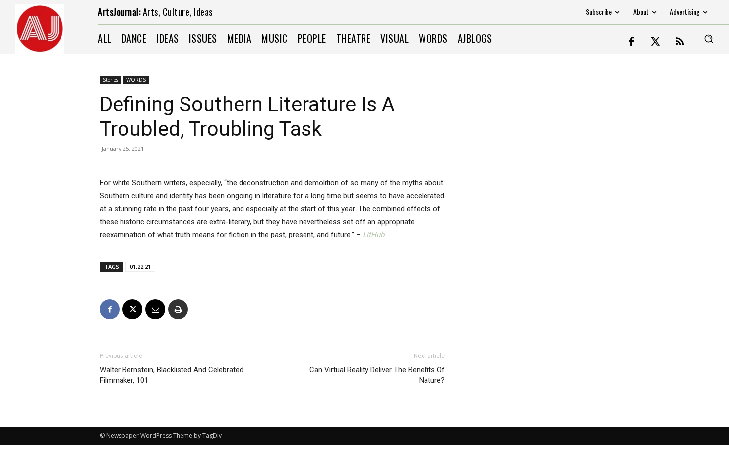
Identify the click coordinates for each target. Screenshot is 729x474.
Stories (110, 79)
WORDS (136, 79)
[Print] (178, 309)
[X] (132, 309)
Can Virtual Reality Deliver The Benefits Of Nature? (377, 375)
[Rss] (680, 42)
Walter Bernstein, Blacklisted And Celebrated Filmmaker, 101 (171, 375)
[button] (709, 39)
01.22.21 (140, 266)
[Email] (155, 309)
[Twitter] (656, 42)
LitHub (373, 234)
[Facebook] (631, 42)
